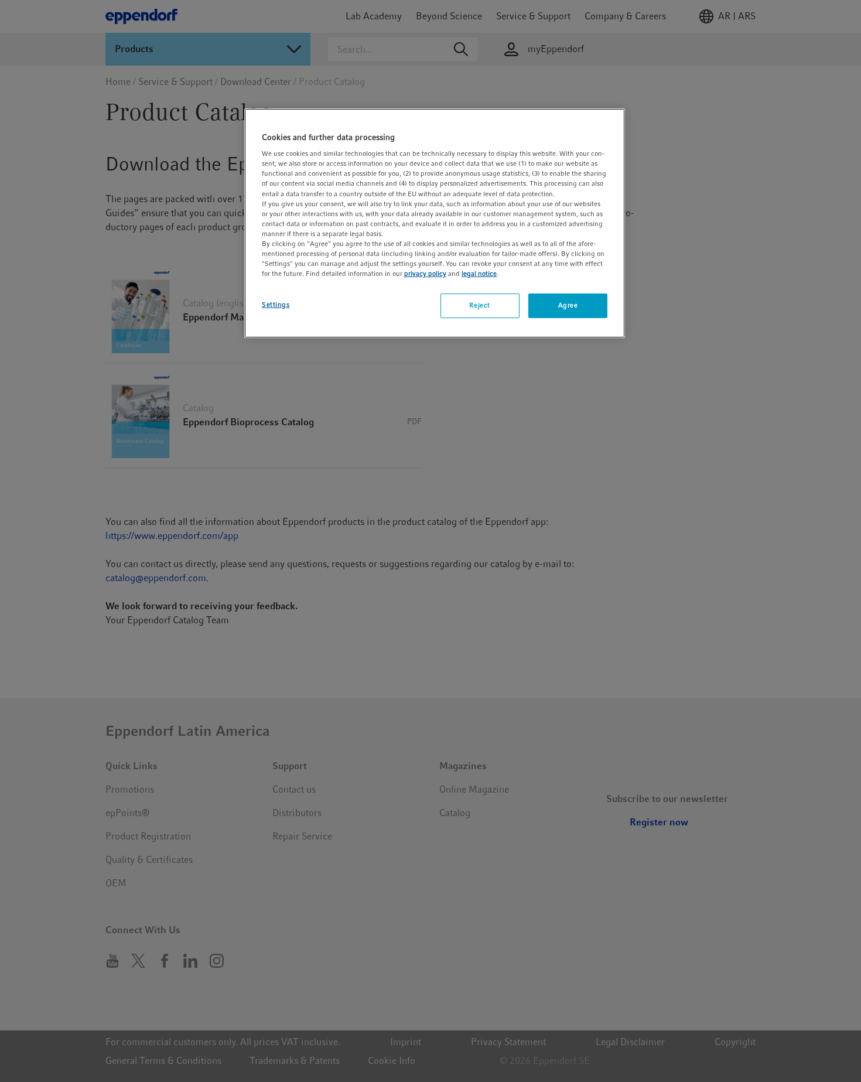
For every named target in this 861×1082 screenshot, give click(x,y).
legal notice (479, 273)
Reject (479, 305)
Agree (568, 305)
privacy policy (425, 273)
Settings (276, 305)
